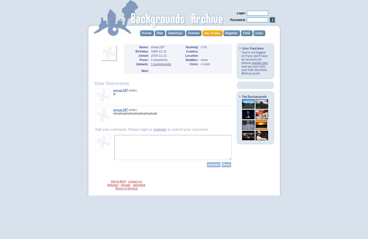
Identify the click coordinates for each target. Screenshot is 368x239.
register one (260, 63)
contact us (135, 181)
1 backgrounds (161, 64)
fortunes (112, 185)
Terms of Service (126, 188)
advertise (139, 185)
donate (125, 185)
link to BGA (118, 181)
